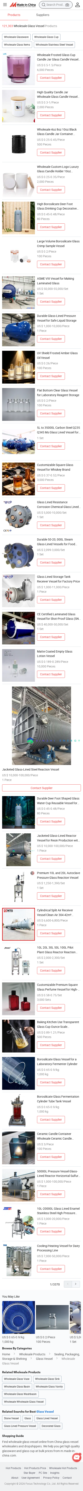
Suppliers (42, 15)
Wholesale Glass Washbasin (20, 1394)
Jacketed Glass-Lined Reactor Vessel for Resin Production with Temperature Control (58, 838)
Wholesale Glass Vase (16, 1379)
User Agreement (30, 1477)
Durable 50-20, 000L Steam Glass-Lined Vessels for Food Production (56, 541)
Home (6, 1354)
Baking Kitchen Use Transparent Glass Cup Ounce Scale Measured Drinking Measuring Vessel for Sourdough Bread (58, 1024)
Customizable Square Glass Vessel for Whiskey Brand (55, 467)
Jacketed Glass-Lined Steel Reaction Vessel (30, 769)
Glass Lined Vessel (47, 1418)
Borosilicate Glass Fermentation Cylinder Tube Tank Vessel (58, 1098)
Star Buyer (29, 1473)
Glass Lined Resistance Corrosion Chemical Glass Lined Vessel (58, 504)
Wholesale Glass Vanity (49, 1386)
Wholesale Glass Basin (17, 1386)
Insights (54, 1473)
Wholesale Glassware (16, 37)
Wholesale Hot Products (63, 1468)
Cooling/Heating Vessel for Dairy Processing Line (58, 1248)
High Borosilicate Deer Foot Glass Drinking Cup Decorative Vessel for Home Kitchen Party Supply (57, 206)
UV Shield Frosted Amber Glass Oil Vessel (57, 355)
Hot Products (13, 1468)
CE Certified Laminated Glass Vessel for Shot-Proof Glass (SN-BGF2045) (58, 616)
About (14, 1477)
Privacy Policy (51, 1477)
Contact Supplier (51, 78)
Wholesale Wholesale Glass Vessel (24, 1401)
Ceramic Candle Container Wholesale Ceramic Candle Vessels (54, 1136)
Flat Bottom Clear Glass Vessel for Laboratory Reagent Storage (58, 392)
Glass (27, 1418)
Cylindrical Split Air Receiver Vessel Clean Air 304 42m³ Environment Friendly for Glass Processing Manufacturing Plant (58, 912)
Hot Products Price (35, 1468)
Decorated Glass (51, 1426)
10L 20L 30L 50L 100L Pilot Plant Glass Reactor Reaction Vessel (56, 949)
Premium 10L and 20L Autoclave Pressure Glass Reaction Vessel (58, 875)
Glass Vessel (44, 1359)
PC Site (43, 1473)
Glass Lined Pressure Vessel (20, 1426)
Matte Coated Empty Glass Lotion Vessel (54, 653)
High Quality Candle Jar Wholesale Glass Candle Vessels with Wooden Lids (58, 94)
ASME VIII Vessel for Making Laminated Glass (55, 280)
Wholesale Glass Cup (46, 37)
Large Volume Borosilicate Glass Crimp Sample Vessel (58, 243)
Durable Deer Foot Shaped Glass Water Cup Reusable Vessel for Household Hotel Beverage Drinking (58, 800)
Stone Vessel (11, 1418)
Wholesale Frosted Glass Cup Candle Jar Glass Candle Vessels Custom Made (58, 57)
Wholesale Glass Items (17, 44)
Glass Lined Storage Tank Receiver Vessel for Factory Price (58, 579)
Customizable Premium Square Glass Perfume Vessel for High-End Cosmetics (57, 987)
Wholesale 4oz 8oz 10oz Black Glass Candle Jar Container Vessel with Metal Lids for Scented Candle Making (57, 131)
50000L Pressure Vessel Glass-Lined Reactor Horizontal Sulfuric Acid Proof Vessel (58, 1173)
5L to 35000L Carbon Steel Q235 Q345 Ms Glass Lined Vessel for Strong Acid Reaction (58, 430)
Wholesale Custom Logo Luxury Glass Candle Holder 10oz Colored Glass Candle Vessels (58, 169)
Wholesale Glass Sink (47, 1379)
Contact (67, 1477)
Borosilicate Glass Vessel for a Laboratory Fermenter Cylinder (57, 1061)
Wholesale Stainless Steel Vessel (54, 44)
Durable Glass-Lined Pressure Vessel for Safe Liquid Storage (56, 318)
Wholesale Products (32, 1354)
